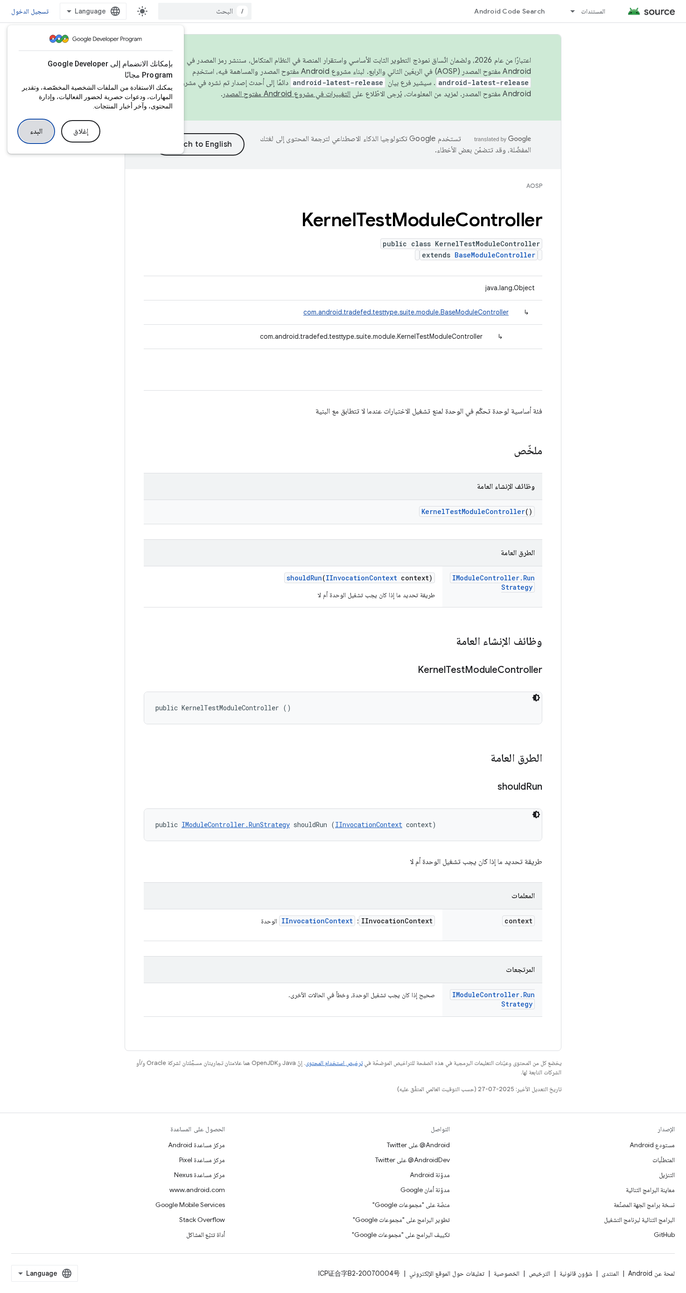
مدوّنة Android (430, 1175)
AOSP (534, 186)
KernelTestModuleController (473, 511)
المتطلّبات (663, 1160)
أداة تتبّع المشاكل (205, 1234)
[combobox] (205, 11)
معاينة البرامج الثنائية (650, 1190)
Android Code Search (509, 11)
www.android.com (197, 1190)
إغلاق (80, 131)
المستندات (593, 11)
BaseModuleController (495, 254)
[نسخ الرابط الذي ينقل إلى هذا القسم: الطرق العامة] (481, 758)
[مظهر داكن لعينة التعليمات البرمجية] (536, 697)
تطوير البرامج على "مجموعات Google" (401, 1219)
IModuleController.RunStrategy (236, 824)
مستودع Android (652, 1145)
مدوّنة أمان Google (425, 1190)
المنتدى (610, 1273)
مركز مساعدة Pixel (202, 1160)
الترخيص (539, 1273)
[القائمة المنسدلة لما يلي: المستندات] (568, 11)
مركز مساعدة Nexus (199, 1175)
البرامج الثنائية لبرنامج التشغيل (639, 1219)
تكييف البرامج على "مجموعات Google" (401, 1234)
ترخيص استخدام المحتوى (334, 1063)
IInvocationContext (361, 577)
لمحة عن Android (651, 1273)
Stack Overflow (202, 1219)
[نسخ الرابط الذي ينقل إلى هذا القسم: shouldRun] (488, 787)
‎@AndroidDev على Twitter (412, 1160)
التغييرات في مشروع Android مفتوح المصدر (286, 94)
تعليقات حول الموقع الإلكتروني (446, 1273)
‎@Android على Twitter (418, 1145)
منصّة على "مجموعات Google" (411, 1204)
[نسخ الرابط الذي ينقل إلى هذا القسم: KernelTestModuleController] (408, 670)
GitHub (664, 1234)
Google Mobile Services (190, 1204)
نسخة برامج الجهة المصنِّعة (644, 1204)
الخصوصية (506, 1273)
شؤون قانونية (576, 1273)
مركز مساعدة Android (196, 1145)
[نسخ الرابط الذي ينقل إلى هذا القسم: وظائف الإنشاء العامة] (446, 642)
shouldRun (304, 577)
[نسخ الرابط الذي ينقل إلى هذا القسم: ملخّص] (504, 451)
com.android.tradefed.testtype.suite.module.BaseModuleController (406, 312)
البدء (36, 131)
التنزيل (667, 1175)
